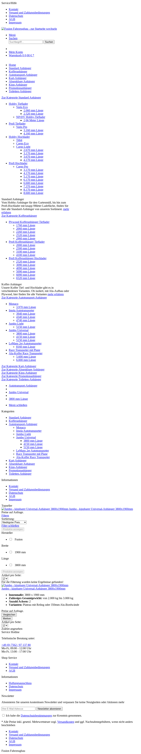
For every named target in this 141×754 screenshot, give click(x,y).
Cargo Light (23, 146)
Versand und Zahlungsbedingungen (29, 12)
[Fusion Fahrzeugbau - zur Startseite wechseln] (29, 28)
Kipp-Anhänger (18, 467)
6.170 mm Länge (33, 179)
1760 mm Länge (25, 225)
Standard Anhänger (20, 417)
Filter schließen (10, 525)
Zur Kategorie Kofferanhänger (19, 215)
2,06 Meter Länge (34, 120)
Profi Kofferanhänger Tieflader (27, 241)
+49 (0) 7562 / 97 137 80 (16, 644)
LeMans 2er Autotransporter (25, 343)
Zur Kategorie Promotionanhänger (21, 376)
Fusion (19, 539)
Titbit (19, 140)
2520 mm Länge (25, 235)
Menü (12, 35)
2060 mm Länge (25, 228)
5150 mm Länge (25, 326)
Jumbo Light (16, 323)
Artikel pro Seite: (11, 575)
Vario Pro (21, 126)
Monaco (13, 303)
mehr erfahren (56, 294)
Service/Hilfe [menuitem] (25, 12)
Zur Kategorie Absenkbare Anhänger (22, 369)
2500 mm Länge (25, 248)
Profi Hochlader (18, 163)
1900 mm (20, 552)
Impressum (15, 22)
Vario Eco (22, 107)
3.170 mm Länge (33, 153)
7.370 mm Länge (33, 186)
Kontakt (13, 9)
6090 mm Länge (25, 274)
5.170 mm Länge (33, 176)
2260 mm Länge (25, 231)
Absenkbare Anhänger (22, 463)
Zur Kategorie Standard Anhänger (21, 97)
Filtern (5, 515)
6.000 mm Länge (26, 359)
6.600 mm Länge (33, 183)
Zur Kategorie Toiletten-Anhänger (21, 379)
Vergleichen (9, 614)
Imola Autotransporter (21, 310)
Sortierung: (7, 518)
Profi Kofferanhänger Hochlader (27, 258)
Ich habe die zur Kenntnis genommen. (44, 715)
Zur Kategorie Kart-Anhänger (18, 366)
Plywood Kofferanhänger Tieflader (29, 222)
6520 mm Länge (25, 278)
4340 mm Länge (25, 317)
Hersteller (7, 532)
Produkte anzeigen (13, 529)
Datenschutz (16, 15)
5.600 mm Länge (26, 356)
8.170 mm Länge (33, 189)
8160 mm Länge (25, 346)
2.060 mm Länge (33, 110)
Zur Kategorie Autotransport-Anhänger (24, 297)
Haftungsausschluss (20, 683)
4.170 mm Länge (33, 159)
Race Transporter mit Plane (24, 350)
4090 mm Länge (25, 268)
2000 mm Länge (25, 245)
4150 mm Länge (25, 336)
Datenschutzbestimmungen (36, 715)
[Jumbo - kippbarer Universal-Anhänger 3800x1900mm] (35, 508)
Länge (5, 558)
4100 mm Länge (25, 255)
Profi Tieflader (17, 123)
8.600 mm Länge (33, 193)
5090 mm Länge (25, 271)
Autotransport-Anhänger (23, 424)
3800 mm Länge (25, 333)
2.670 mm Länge (33, 150)
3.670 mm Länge (33, 156)
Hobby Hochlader (19, 136)
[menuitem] (74, 9)
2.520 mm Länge (33, 113)
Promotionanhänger (20, 470)
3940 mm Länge (25, 313)
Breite (4, 545)
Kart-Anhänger (17, 460)
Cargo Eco (22, 143)
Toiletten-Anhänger (20, 473)
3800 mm (20, 565)
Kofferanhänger (18, 420)
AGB (12, 19)
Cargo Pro (22, 166)
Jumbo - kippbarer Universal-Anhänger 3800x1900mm (101, 508)
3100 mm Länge (25, 251)
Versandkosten (65, 721)
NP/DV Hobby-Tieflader (30, 117)
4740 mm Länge (25, 320)
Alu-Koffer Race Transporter (25, 353)
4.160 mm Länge (33, 133)
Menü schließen (18, 405)
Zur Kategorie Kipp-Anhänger (19, 372)
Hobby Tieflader (18, 103)
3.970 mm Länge (26, 307)
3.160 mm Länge (33, 130)
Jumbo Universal (18, 330)
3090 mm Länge (25, 264)
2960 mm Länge (25, 238)
